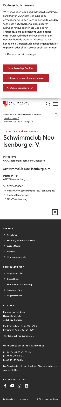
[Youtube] (12, 386)
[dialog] (30, 49)
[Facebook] (5, 386)
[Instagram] (19, 386)
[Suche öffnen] (48, 103)
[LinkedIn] (26, 386)
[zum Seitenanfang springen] (55, 212)
